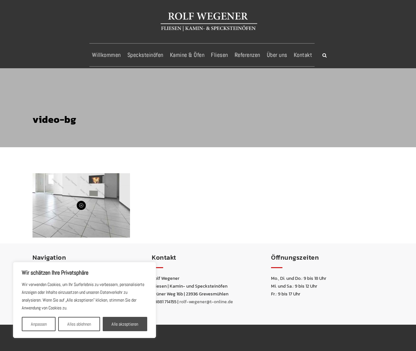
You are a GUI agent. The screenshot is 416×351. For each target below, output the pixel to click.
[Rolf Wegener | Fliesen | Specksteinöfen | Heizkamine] (208, 21)
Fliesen (219, 54)
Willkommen (106, 54)
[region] (84, 300)
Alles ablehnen (79, 324)
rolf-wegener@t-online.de (206, 301)
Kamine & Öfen (187, 54)
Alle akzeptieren (124, 324)
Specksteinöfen (145, 54)
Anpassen (39, 324)
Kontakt (303, 54)
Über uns (277, 54)
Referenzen (247, 54)
